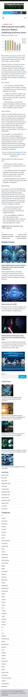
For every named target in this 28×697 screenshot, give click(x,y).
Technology (4, 675)
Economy (4, 574)
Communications (6, 540)
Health (3, 616)
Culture (3, 551)
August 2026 (5, 475)
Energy (3, 582)
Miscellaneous (5, 644)
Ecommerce (5, 571)
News (11, 24)
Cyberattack (5, 554)
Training (4, 680)
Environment (5, 591)
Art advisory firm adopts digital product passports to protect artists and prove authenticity (12, 399)
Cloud (3, 537)
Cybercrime (4, 557)
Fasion (3, 596)
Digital (3, 568)
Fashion (3, 594)
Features (4, 599)
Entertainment (5, 588)
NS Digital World (18, 691)
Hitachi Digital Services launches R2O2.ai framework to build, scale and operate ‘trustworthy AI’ (14, 267)
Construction (5, 546)
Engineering (5, 585)
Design (3, 565)
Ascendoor (14, 693)
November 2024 (6, 494)
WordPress (5, 695)
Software (4, 664)
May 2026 (4, 478)
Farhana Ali (5, 35)
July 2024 (4, 506)
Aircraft (3, 518)
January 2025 (5, 489)
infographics (17, 152)
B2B (7, 226)
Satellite (4, 655)
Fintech (3, 605)
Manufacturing (5, 638)
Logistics (4, 636)
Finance (4, 602)
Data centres (5, 563)
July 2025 (4, 486)
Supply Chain (5, 672)
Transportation (5, 683)
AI (2, 24)
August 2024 (5, 503)
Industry (4, 622)
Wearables (4, 686)
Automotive (4, 523)
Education (4, 577)
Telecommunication (6, 678)
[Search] (25, 18)
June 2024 (4, 508)
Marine (3, 641)
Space (3, 666)
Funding (4, 610)
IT (2, 630)
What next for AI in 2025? (9, 304)
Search (4, 374)
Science (4, 658)
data (10, 226)
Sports (3, 669)
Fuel (3, 608)
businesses (21, 75)
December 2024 (6, 492)
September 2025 (6, 483)
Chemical (4, 532)
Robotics (4, 652)
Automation (4, 521)
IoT (2, 627)
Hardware (4, 613)
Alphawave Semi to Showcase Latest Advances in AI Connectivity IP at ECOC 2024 (13, 337)
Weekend (8, 228)
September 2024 (6, 500)
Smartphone (5, 661)
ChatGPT (4, 529)
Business (6, 24)
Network (4, 647)
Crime (3, 549)
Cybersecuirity (5, 560)
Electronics (4, 580)
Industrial (4, 619)
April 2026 (4, 480)
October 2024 (5, 497)
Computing (4, 543)
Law (3, 633)
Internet (4, 624)
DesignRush (12, 55)
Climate (3, 535)
